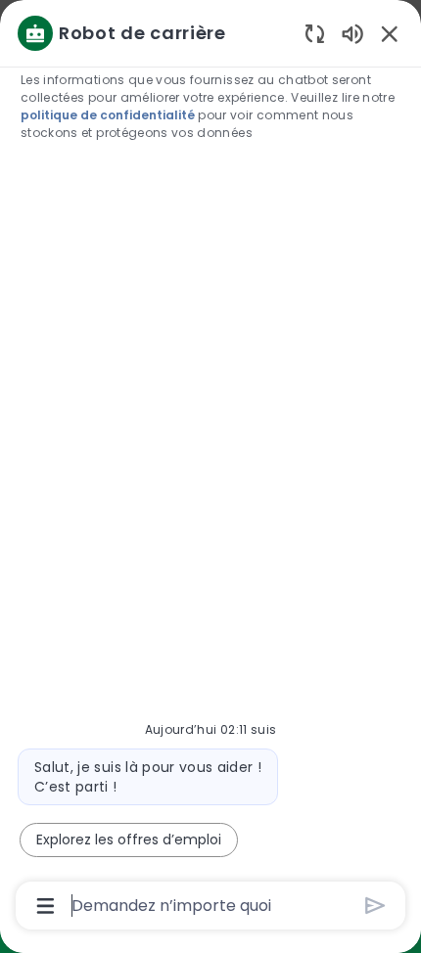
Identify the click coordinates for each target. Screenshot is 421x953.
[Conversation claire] (315, 33)
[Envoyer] (375, 905)
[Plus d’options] (45, 906)
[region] (210, 468)
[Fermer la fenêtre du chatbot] (389, 33)
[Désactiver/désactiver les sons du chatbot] (352, 33)
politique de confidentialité (108, 115)
